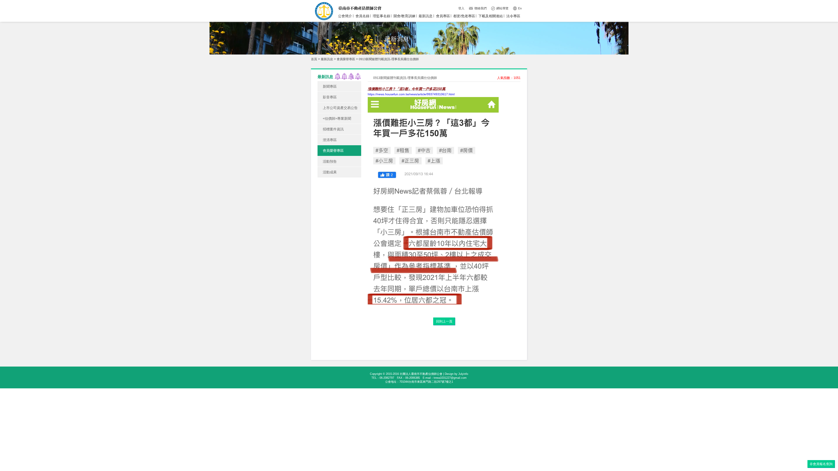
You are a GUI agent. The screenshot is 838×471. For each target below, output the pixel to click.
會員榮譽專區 (346, 59)
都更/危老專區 (464, 16)
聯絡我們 (480, 8)
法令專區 (513, 16)
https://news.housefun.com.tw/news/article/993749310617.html (411, 94)
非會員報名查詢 (821, 464)
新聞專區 (330, 86)
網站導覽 (502, 8)
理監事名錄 (381, 16)
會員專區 (443, 16)
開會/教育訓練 (404, 16)
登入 (461, 8)
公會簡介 (345, 16)
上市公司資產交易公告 (340, 108)
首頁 (314, 59)
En (520, 8)
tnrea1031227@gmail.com (450, 377)
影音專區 (330, 97)
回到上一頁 (444, 321)
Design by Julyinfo (456, 373)
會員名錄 (362, 16)
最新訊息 (426, 16)
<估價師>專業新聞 (337, 118)
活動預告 (330, 161)
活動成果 (330, 172)
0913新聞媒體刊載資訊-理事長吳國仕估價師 (389, 59)
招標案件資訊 (333, 129)
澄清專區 (330, 140)
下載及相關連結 (490, 16)
